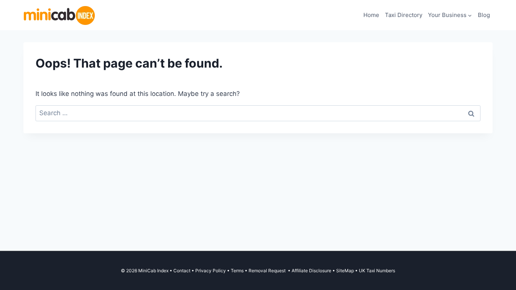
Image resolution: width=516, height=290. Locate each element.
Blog (484, 15)
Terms (237, 270)
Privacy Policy (210, 270)
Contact (181, 270)
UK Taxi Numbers (377, 270)
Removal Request (268, 270)
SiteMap (345, 270)
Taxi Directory (403, 15)
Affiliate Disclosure (311, 270)
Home (371, 15)
